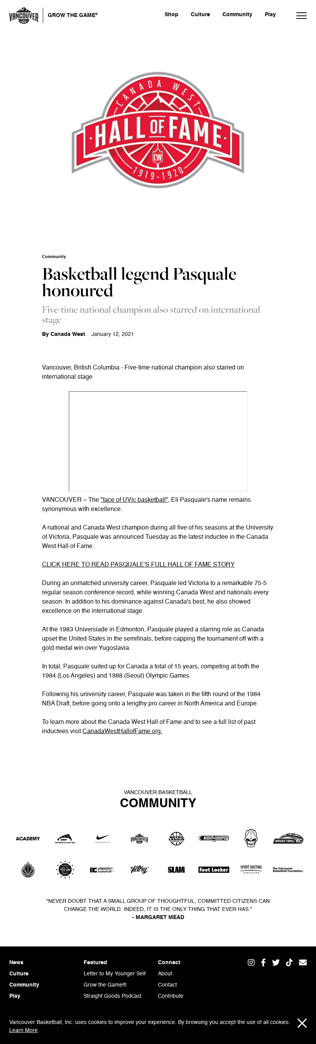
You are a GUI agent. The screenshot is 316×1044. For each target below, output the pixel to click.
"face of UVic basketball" (134, 500)
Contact (167, 985)
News (16, 962)
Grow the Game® (105, 985)
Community (237, 14)
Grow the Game (72, 15)
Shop (171, 14)
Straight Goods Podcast (112, 996)
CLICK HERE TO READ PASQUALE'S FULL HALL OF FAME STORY (138, 565)
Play (270, 14)
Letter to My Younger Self (115, 974)
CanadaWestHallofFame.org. (122, 732)
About (165, 974)
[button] (297, 15)
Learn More (23, 1030)
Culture (200, 14)
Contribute (170, 996)
